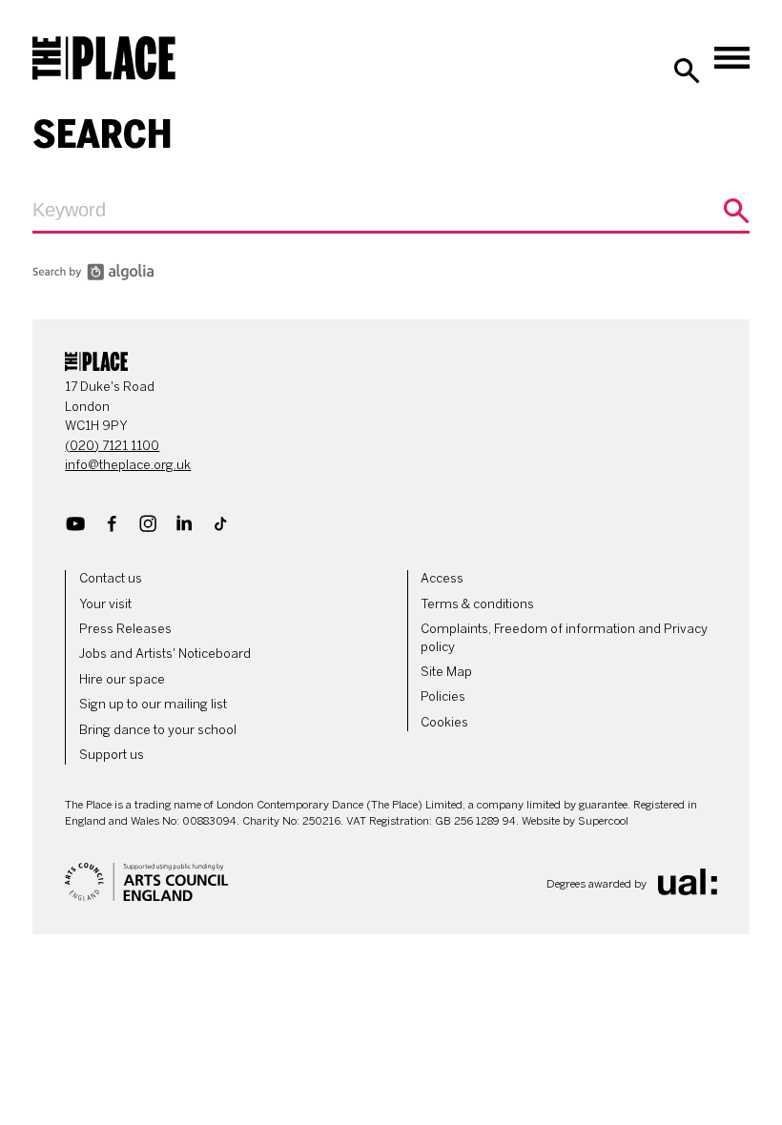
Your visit (105, 604)
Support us (111, 754)
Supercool (603, 821)
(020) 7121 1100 (112, 446)
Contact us (110, 578)
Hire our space (122, 679)
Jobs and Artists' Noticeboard (165, 653)
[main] (391, 201)
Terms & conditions (477, 604)
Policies (443, 696)
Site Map (446, 672)
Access (442, 578)
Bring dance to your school (158, 730)
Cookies (444, 722)
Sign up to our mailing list (153, 704)
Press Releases (125, 629)
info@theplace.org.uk (128, 465)
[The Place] (103, 58)
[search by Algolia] (93, 275)
